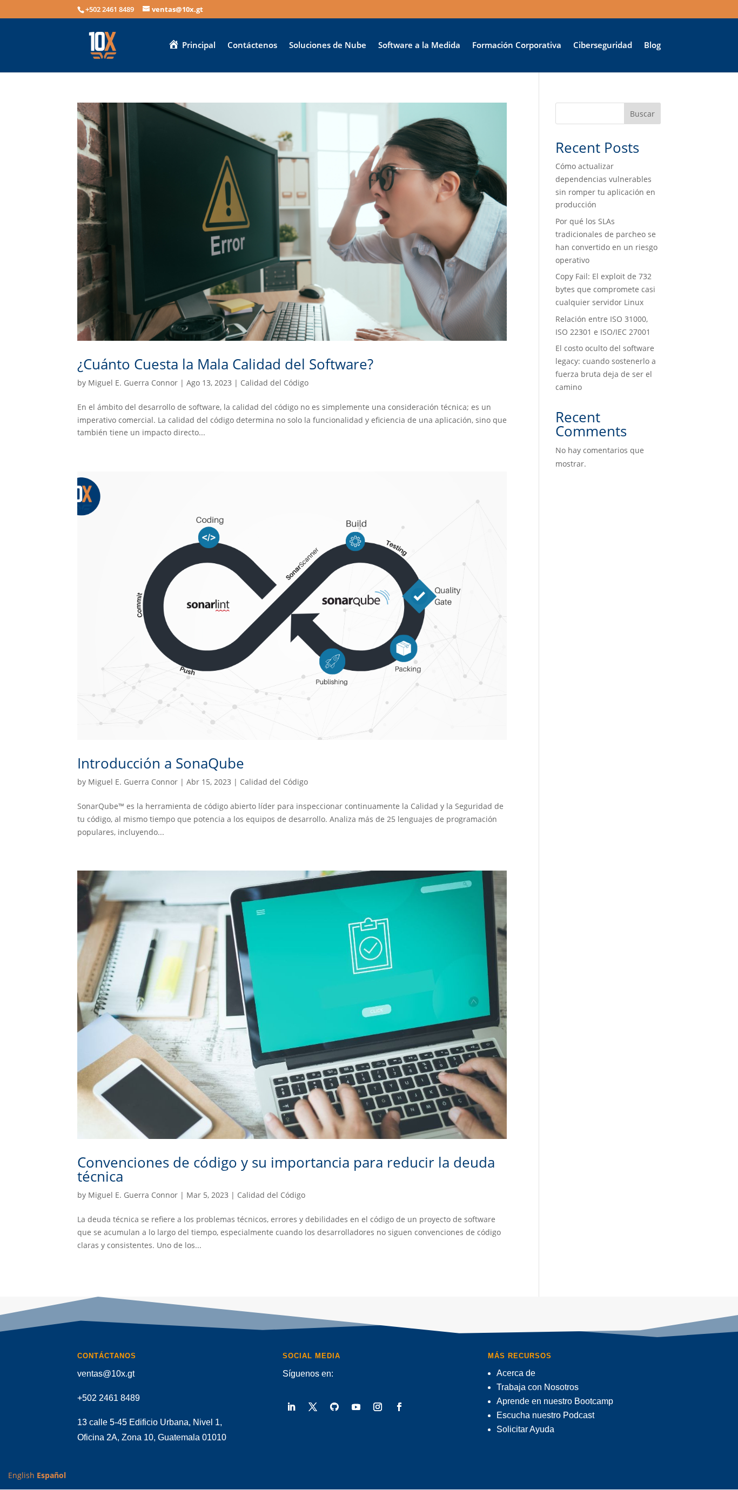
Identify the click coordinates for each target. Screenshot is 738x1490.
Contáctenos (252, 45)
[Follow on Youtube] (356, 1406)
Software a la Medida (419, 45)
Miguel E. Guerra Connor (133, 382)
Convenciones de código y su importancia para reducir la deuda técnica (286, 1169)
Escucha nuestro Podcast (545, 1415)
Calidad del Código (274, 382)
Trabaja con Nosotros (538, 1387)
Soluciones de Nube (327, 45)
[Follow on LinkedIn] (291, 1406)
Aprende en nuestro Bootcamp (555, 1401)
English (21, 1475)
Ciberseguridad (602, 45)
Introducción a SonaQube (160, 763)
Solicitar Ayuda (525, 1429)
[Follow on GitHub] (334, 1406)
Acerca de (516, 1373)
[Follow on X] (312, 1406)
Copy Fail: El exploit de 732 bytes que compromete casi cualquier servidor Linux (605, 289)
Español (51, 1475)
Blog (652, 45)
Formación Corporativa (516, 45)
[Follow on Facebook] (399, 1406)
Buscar (642, 114)
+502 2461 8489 (108, 1398)
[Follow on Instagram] (377, 1406)
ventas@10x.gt (106, 1373)
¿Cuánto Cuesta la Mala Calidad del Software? (225, 364)
